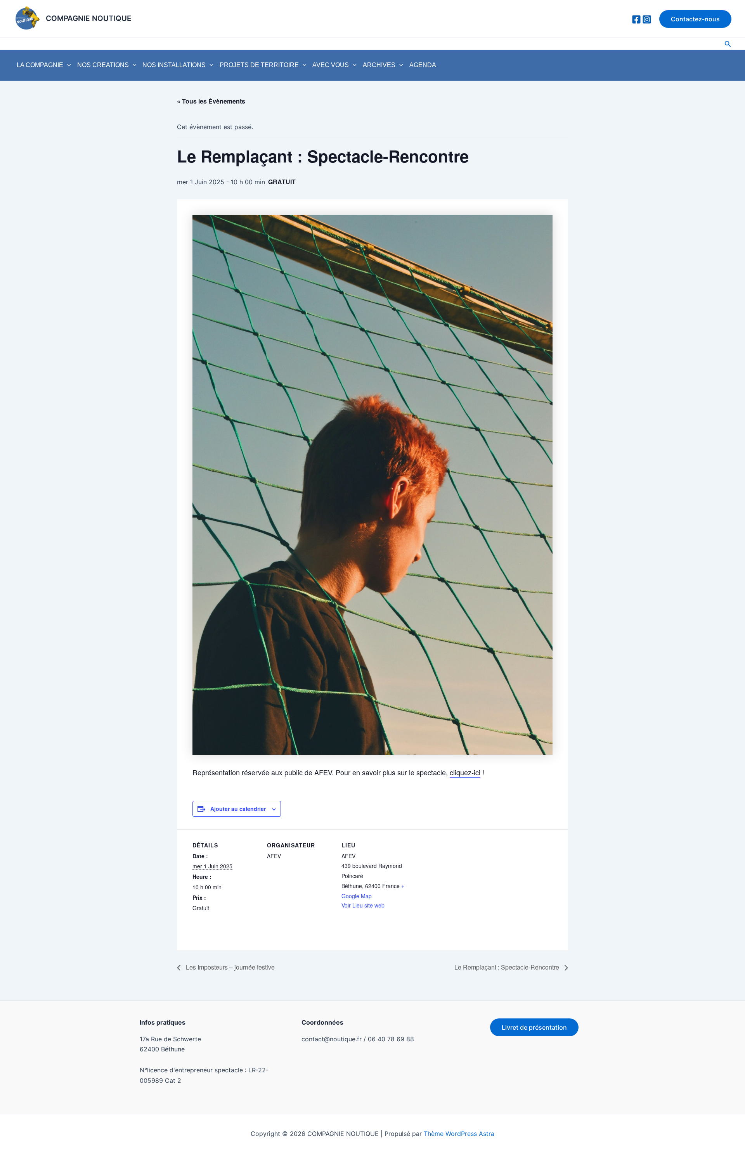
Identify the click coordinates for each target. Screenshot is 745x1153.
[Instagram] (646, 19)
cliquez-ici (465, 772)
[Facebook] (636, 19)
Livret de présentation (534, 1027)
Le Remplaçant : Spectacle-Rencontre (507, 967)
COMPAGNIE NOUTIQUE (89, 18)
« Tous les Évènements (211, 101)
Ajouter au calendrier (238, 808)
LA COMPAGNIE (40, 65)
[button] (695, 19)
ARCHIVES (379, 65)
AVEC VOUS (330, 65)
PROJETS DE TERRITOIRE (259, 65)
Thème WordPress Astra (459, 1133)
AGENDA (422, 65)
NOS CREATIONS (103, 65)
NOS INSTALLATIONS (174, 65)
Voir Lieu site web (363, 905)
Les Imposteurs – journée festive (229, 967)
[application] (67, 65)
